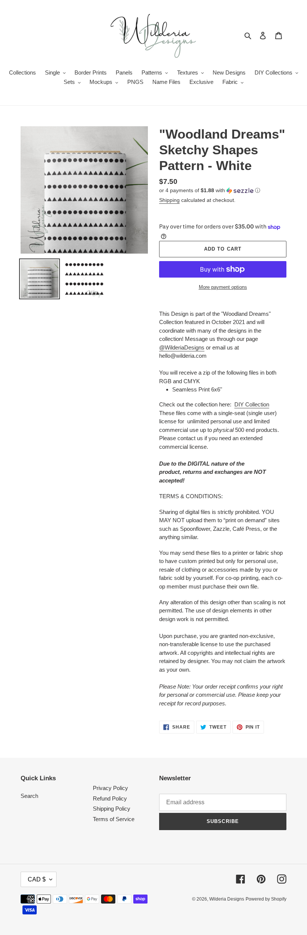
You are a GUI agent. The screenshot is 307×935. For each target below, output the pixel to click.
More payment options (223, 287)
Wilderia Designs (226, 899)
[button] (209, 190)
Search (29, 796)
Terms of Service (113, 819)
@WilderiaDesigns (181, 347)
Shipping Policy (111, 808)
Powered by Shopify (266, 899)
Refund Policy (110, 798)
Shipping (169, 200)
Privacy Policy (110, 788)
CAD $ (37, 879)
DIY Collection (251, 404)
